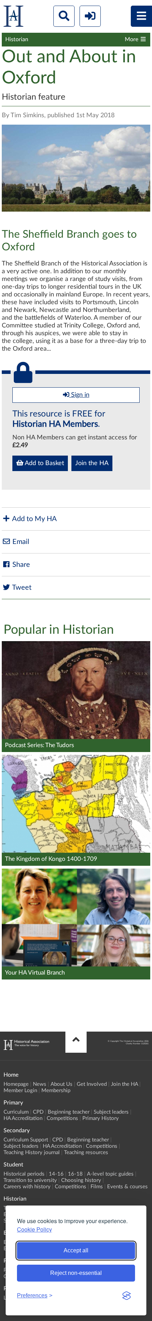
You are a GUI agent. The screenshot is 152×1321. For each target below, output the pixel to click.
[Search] (64, 16)
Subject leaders (111, 1112)
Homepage (16, 1084)
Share (20, 564)
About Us (61, 1084)
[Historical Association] (13, 18)
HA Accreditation (23, 1118)
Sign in (79, 395)
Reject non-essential (76, 1273)
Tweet (21, 587)
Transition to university (30, 1180)
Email (20, 541)
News (39, 1084)
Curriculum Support (26, 1139)
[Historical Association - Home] (26, 1048)
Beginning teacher (68, 1112)
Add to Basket (43, 463)
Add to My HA (34, 518)
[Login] (90, 16)
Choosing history (81, 1180)
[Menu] (141, 16)
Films (96, 1186)
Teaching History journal (32, 1152)
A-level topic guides (110, 1174)
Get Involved (92, 1084)
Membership (55, 1090)
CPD (38, 1112)
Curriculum (16, 1112)
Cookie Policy (34, 1229)
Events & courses (127, 1186)
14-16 (56, 1174)
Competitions (62, 1118)
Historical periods (24, 1174)
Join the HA (92, 463)
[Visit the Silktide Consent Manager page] (126, 1295)
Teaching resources (86, 1152)
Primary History (100, 1118)
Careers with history (27, 1186)
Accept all (76, 1250)
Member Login (20, 1090)
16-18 (75, 1174)
